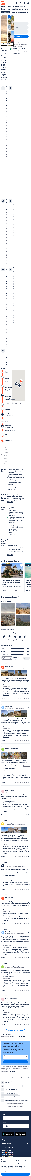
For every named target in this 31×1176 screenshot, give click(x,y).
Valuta (4, 1122)
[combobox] (17, 659)
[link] (12, 578)
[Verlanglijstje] (16, 3)
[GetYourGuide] (3, 3)
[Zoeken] (12, 3)
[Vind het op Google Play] (8, 1134)
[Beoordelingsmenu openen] (28, 667)
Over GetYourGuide (7, 1143)
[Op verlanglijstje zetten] (21, 565)
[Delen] (28, 12)
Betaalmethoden (6, 1150)
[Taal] (24, 3)
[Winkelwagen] (20, 3)
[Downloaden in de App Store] (20, 1134)
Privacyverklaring (12, 1071)
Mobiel (4, 1130)
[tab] (10, 1078)
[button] (4, 30)
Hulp (3, 1140)
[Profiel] (28, 3)
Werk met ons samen (7, 1147)
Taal (4, 1114)
